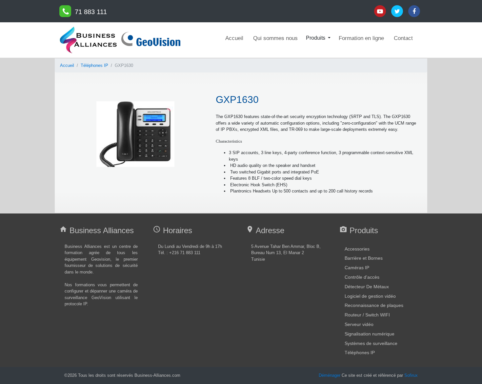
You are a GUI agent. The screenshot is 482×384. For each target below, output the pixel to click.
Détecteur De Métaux (367, 286)
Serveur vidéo (359, 324)
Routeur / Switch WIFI (367, 314)
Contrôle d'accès (362, 277)
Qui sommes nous (275, 38)
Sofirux (411, 375)
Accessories (357, 249)
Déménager (329, 375)
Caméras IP (357, 267)
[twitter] (65, 11)
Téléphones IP (94, 65)
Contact (403, 38)
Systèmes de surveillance (371, 343)
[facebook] (414, 11)
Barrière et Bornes (364, 258)
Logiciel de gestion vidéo (370, 296)
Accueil (234, 38)
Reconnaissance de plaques (374, 305)
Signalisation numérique (369, 333)
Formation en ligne (361, 38)
